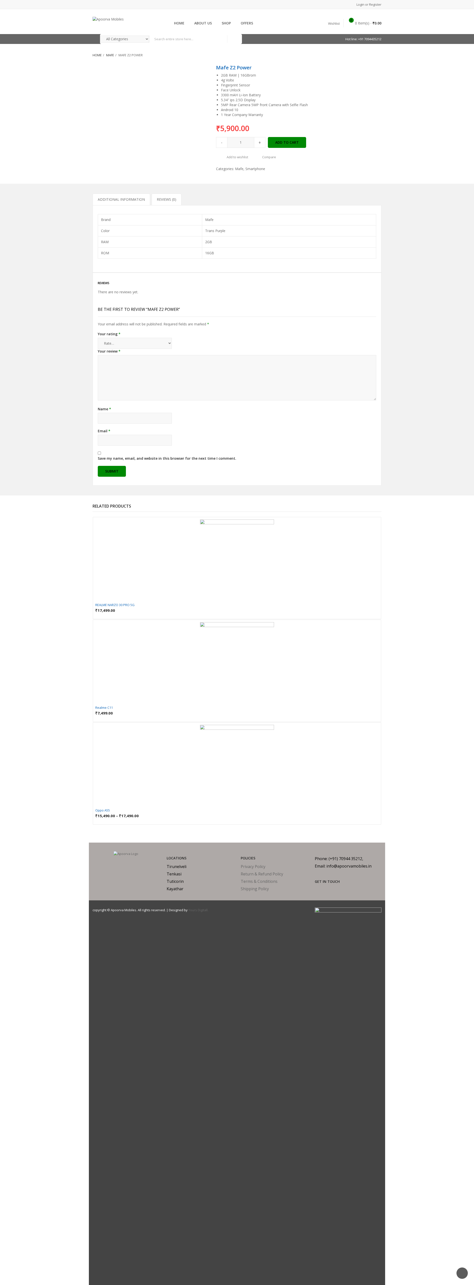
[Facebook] (316, 890)
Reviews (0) (166, 199)
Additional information (121, 199)
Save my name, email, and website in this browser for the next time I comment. (167, 458)
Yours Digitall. (198, 910)
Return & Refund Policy (262, 874)
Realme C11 (104, 707)
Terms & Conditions (259, 881)
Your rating (109, 334)
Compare (269, 157)
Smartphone (255, 168)
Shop (226, 23)
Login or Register (368, 4)
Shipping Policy (255, 888)
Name (104, 409)
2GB (208, 241)
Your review (109, 351)
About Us (203, 23)
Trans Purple (215, 230)
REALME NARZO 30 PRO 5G (115, 605)
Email (104, 431)
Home (97, 55)
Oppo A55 (102, 810)
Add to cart (287, 142)
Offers (247, 23)
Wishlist (334, 23)
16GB (209, 253)
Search (234, 39)
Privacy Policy (253, 866)
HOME (179, 23)
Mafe (110, 55)
